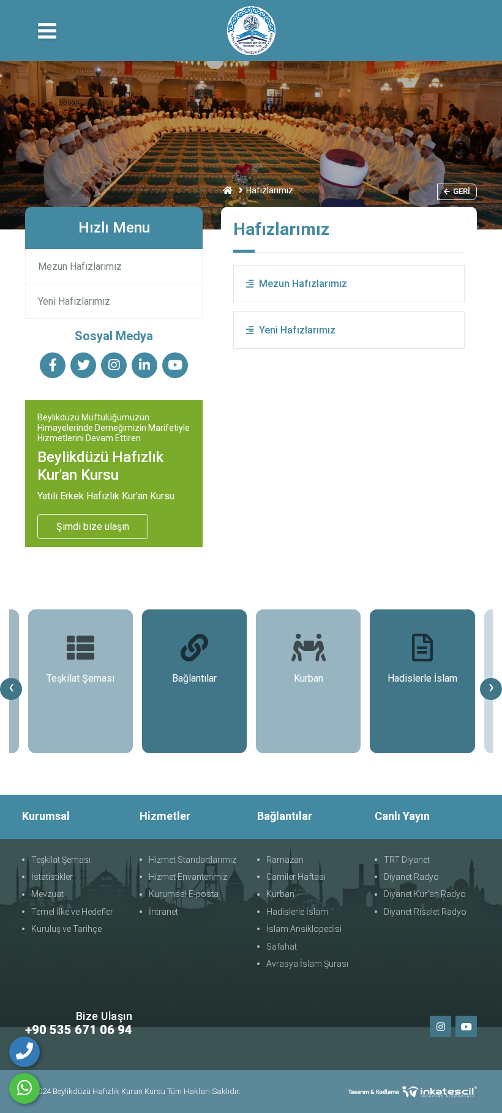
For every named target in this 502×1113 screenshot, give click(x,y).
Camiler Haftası (296, 877)
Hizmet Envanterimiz (188, 877)
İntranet (163, 912)
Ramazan (285, 860)
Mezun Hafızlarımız (80, 266)
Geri (461, 191)
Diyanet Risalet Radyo (425, 912)
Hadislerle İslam (297, 912)
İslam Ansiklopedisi (304, 929)
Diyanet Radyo (411, 877)
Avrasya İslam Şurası (307, 964)
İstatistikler (52, 877)
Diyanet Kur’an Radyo (425, 894)
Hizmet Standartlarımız (192, 860)
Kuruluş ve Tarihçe (66, 929)
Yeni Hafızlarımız (74, 301)
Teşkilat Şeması (61, 860)
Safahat (281, 946)
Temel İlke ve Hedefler (72, 912)
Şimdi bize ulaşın (92, 526)
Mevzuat (47, 894)
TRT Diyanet (407, 860)
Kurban (280, 894)
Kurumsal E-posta (184, 894)
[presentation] (11, 689)
